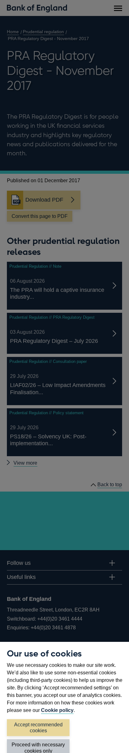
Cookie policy (57, 710)
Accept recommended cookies (38, 727)
